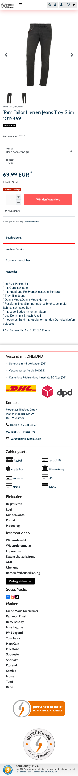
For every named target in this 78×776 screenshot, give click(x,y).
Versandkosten (32, 221)
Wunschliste (13, 210)
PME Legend (14, 633)
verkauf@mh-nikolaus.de (26, 439)
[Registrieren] (62, 5)
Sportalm (12, 660)
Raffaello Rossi (16, 616)
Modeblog (13, 525)
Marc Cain (12, 643)
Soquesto (12, 654)
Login (10, 509)
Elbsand (11, 665)
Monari (11, 676)
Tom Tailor (13, 638)
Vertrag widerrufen (20, 581)
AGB (9, 562)
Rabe (9, 687)
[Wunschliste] (68, 5)
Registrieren (14, 504)
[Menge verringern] (18, 202)
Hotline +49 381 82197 (23, 425)
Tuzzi (9, 682)
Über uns (12, 567)
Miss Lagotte (14, 627)
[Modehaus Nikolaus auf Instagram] (13, 596)
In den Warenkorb (49, 199)
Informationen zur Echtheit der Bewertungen (36, 772)
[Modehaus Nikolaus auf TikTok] (17, 596)
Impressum (13, 551)
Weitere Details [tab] (15, 249)
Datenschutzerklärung (20, 556)
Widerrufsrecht (16, 540)
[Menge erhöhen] (18, 197)
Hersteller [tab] (11, 271)
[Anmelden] (55, 5)
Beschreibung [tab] (14, 237)
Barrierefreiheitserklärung (23, 573)
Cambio (11, 671)
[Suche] (50, 5)
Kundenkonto (15, 515)
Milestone (12, 649)
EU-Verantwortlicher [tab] (18, 260)
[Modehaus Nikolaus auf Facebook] (8, 596)
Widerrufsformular (18, 545)
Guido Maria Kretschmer (22, 611)
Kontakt (11, 520)
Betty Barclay (15, 622)
